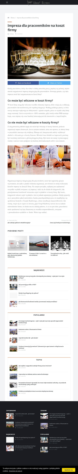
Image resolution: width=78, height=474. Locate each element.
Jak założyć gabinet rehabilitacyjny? (19, 223)
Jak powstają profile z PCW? (27, 284)
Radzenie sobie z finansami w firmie (30, 329)
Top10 (39, 360)
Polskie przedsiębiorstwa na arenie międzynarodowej (36, 391)
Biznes (13, 18)
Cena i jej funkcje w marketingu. (60, 223)
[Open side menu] (7, 2)
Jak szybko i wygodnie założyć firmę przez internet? (35, 366)
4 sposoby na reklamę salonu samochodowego (33, 374)
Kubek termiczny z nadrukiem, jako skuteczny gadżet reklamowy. (17, 255)
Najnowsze (39, 270)
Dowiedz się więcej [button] (15, 471)
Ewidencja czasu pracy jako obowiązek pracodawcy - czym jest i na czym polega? (60, 439)
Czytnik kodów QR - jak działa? (28, 338)
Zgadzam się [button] (68, 470)
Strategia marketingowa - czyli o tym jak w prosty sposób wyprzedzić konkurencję (59, 415)
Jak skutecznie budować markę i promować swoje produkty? (38, 301)
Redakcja (12, 34)
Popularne (39, 315)
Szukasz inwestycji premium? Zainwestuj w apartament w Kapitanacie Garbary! (24, 424)
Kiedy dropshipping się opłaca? (29, 293)
